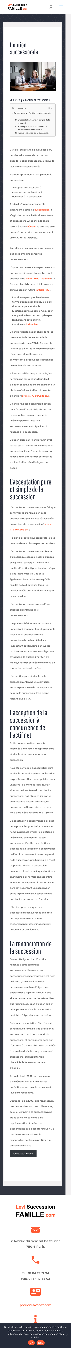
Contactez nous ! (23, 1153)
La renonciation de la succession (33, 133)
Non (40, 1342)
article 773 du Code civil (35, 395)
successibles (41, 209)
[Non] (66, 1335)
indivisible (32, 324)
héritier (31, 226)
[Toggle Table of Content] (48, 108)
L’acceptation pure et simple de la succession (34, 121)
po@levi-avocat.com (35, 1305)
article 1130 (42, 289)
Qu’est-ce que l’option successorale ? (32, 115)
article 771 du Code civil (37, 278)
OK (31, 1342)
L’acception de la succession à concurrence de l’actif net (32, 128)
